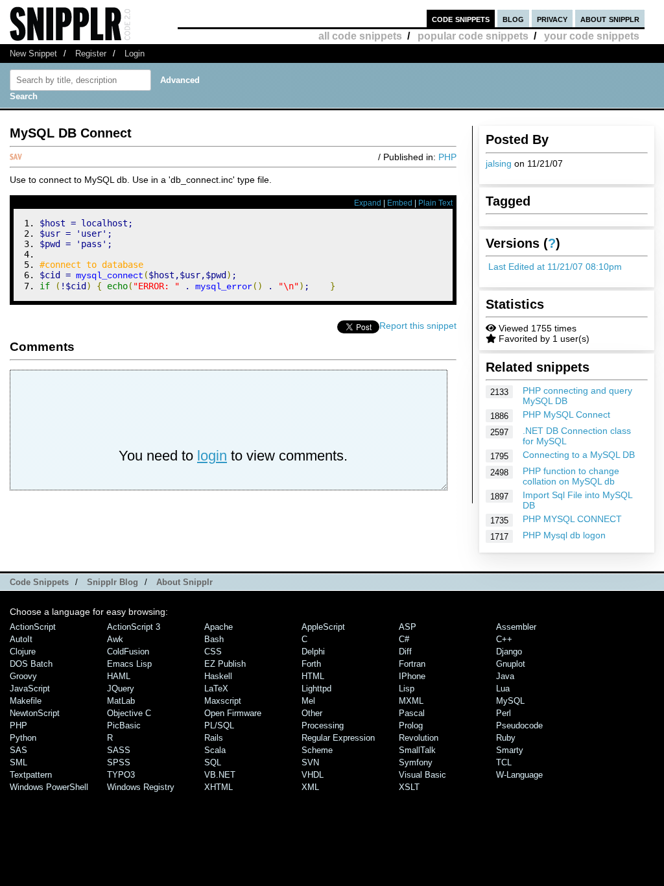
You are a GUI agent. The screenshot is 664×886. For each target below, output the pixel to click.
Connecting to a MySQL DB (579, 454)
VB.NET (219, 775)
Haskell (218, 676)
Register (90, 53)
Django (509, 651)
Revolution (418, 738)
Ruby (506, 738)
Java (505, 676)
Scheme (317, 750)
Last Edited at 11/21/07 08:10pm (555, 266)
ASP (407, 627)
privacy (552, 18)
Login (134, 53)
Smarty (509, 750)
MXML (411, 701)
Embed (399, 203)
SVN (310, 762)
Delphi (313, 651)
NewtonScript (35, 713)
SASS (118, 750)
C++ (504, 639)
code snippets (461, 18)
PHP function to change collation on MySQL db (571, 476)
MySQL (510, 701)
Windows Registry (140, 787)
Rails (213, 738)
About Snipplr (184, 582)
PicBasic (124, 725)
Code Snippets (39, 582)
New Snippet (33, 53)
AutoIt (21, 639)
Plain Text (435, 203)
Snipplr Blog (112, 582)
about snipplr (609, 18)
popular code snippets (473, 36)
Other (312, 713)
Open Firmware (232, 713)
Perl (503, 713)
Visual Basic (422, 775)
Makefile (26, 701)
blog (513, 18)
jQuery (120, 688)
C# (404, 639)
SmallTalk (417, 750)
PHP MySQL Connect (566, 414)
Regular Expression (338, 738)
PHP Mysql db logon (564, 535)
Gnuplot (510, 664)
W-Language (519, 775)
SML (18, 762)
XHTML (218, 787)
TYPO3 (121, 775)
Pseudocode (519, 725)
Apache (218, 627)
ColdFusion (128, 651)
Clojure (23, 651)
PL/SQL (219, 725)
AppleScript (323, 627)
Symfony (416, 762)
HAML (118, 676)
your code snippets (591, 36)
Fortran (412, 664)
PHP (447, 157)
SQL (212, 762)
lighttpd (316, 688)
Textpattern (31, 775)
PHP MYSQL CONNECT (572, 519)
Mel (308, 701)
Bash (214, 639)
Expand (367, 203)
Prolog (411, 725)
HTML (313, 676)
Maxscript (222, 701)
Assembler (516, 627)
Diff (405, 651)
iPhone (412, 676)
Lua (503, 688)
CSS (213, 651)
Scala (215, 750)
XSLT (409, 787)
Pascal (412, 713)
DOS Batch (31, 664)
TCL (504, 762)
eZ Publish (225, 664)
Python (23, 738)
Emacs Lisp (129, 664)
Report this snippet (417, 325)
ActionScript (33, 627)
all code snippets (360, 36)
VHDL (313, 775)
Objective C (129, 713)
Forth (311, 664)
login (212, 456)
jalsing (499, 163)
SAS (18, 750)
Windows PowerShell (49, 787)
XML (310, 787)
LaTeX (216, 688)
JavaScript (30, 688)
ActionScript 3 (133, 627)
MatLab (121, 701)
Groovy (23, 676)
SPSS (118, 762)
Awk (115, 639)
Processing (323, 725)
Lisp (406, 688)
